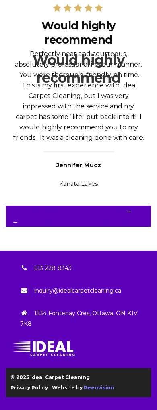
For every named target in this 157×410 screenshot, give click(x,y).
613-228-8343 (53, 268)
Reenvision (99, 388)
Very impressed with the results (68, 210)
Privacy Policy (29, 388)
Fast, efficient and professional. (75, 221)
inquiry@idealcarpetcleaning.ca (77, 290)
